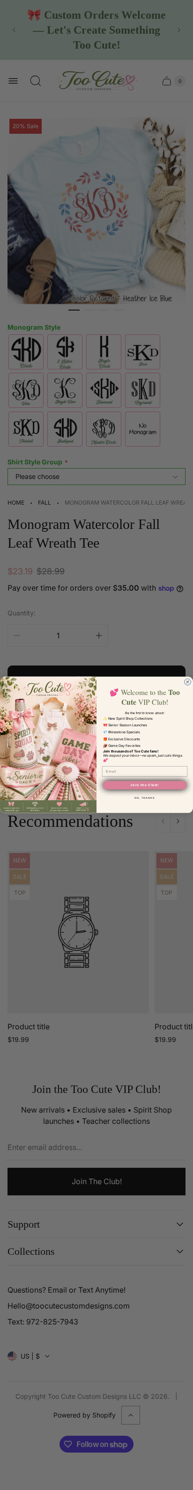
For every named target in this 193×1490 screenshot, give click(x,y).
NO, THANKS (144, 797)
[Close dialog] (188, 682)
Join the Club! (144, 785)
